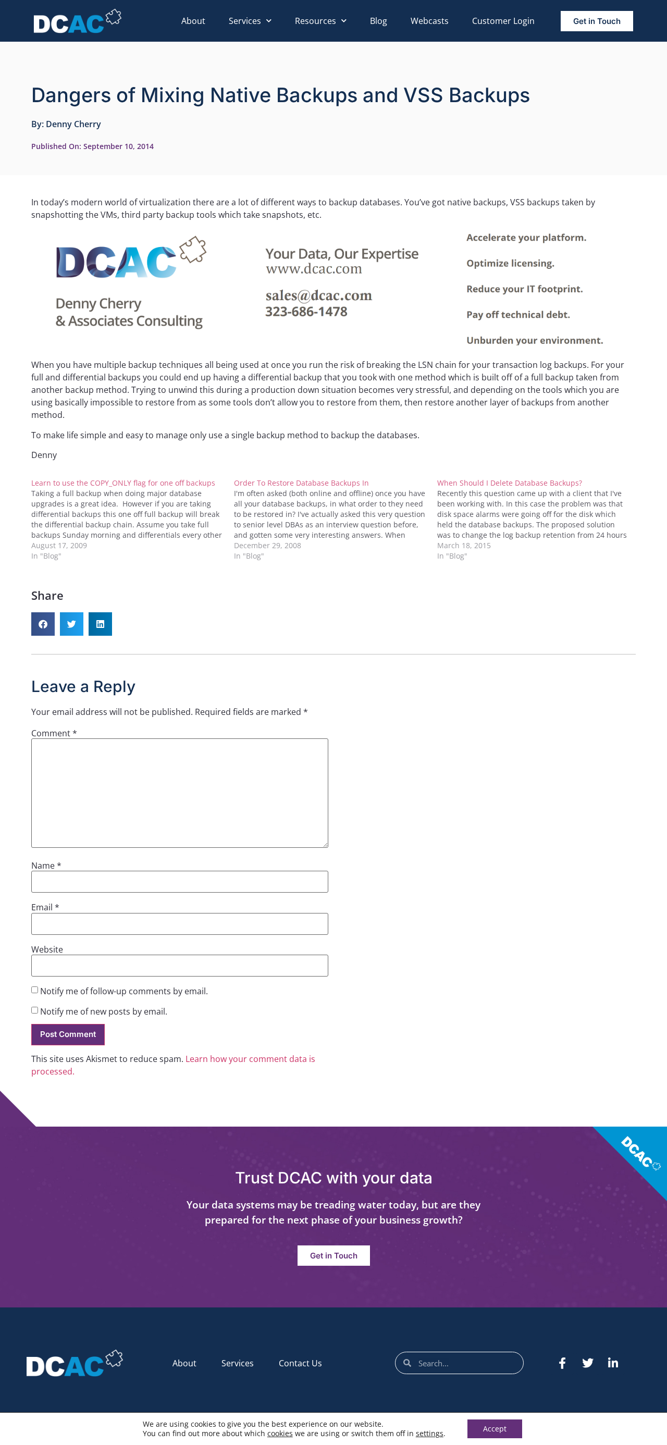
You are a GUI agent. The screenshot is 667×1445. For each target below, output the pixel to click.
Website (47, 949)
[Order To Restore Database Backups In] (335, 519)
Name (46, 865)
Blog (378, 21)
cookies (280, 1433)
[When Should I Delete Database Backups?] (538, 519)
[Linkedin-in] (613, 1363)
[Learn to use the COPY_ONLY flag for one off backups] (132, 519)
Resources (315, 21)
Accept (495, 1429)
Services (245, 21)
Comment (54, 733)
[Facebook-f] (562, 1363)
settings (429, 1433)
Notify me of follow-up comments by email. (124, 991)
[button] (43, 624)
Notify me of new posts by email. (103, 1011)
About (193, 21)
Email (45, 907)
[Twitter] (587, 1363)
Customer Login (503, 21)
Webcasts (430, 21)
